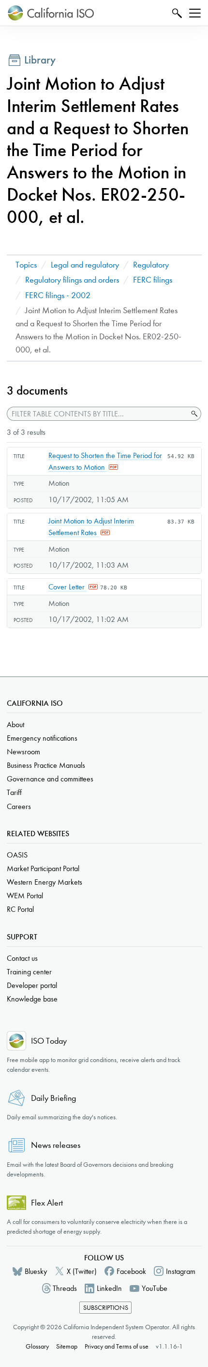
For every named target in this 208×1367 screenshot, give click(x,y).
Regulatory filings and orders (72, 280)
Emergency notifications (42, 738)
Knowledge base (32, 998)
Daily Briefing (53, 1098)
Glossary (37, 1346)
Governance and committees (50, 778)
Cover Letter (67, 586)
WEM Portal (25, 895)
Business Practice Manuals (46, 765)
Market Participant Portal (43, 868)
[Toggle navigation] (195, 13)
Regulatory (151, 265)
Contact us (22, 958)
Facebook (131, 1271)
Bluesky (36, 1271)
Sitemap (66, 1346)
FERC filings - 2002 (57, 295)
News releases (55, 1145)
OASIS (17, 854)
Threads (65, 1288)
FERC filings (152, 280)
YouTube (154, 1288)
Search (176, 13)
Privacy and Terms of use (117, 1346)
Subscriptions (105, 1307)
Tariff (14, 792)
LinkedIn (109, 1288)
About (15, 724)
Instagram (180, 1271)
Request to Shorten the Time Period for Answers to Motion (105, 461)
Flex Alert (47, 1203)
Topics (26, 265)
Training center (29, 971)
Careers (19, 806)
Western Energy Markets (44, 882)
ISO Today (49, 1041)
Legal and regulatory (85, 265)
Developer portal (32, 985)
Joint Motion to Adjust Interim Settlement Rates (91, 526)
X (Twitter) (82, 1271)
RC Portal (20, 909)
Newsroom (23, 751)
